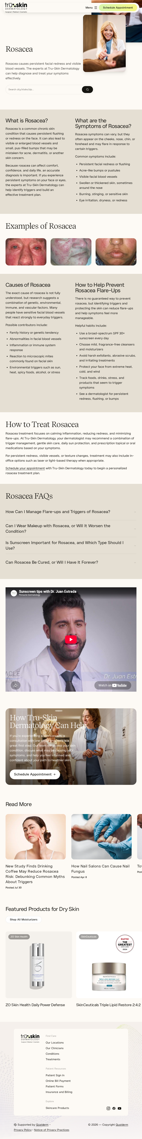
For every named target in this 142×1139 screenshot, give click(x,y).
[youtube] (119, 1108)
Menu (89, 7)
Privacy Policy (23, 1130)
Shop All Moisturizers (23, 919)
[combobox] (44, 89)
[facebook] (114, 1108)
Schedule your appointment (25, 468)
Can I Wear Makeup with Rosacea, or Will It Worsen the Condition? (58, 528)
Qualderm (42, 1124)
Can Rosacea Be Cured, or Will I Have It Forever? (52, 562)
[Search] (87, 89)
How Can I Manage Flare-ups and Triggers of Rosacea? (58, 511)
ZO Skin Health (19, 936)
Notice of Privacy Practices (51, 1130)
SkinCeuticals (88, 936)
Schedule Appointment (118, 7)
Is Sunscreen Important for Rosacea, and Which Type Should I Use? (64, 545)
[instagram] (108, 1108)
